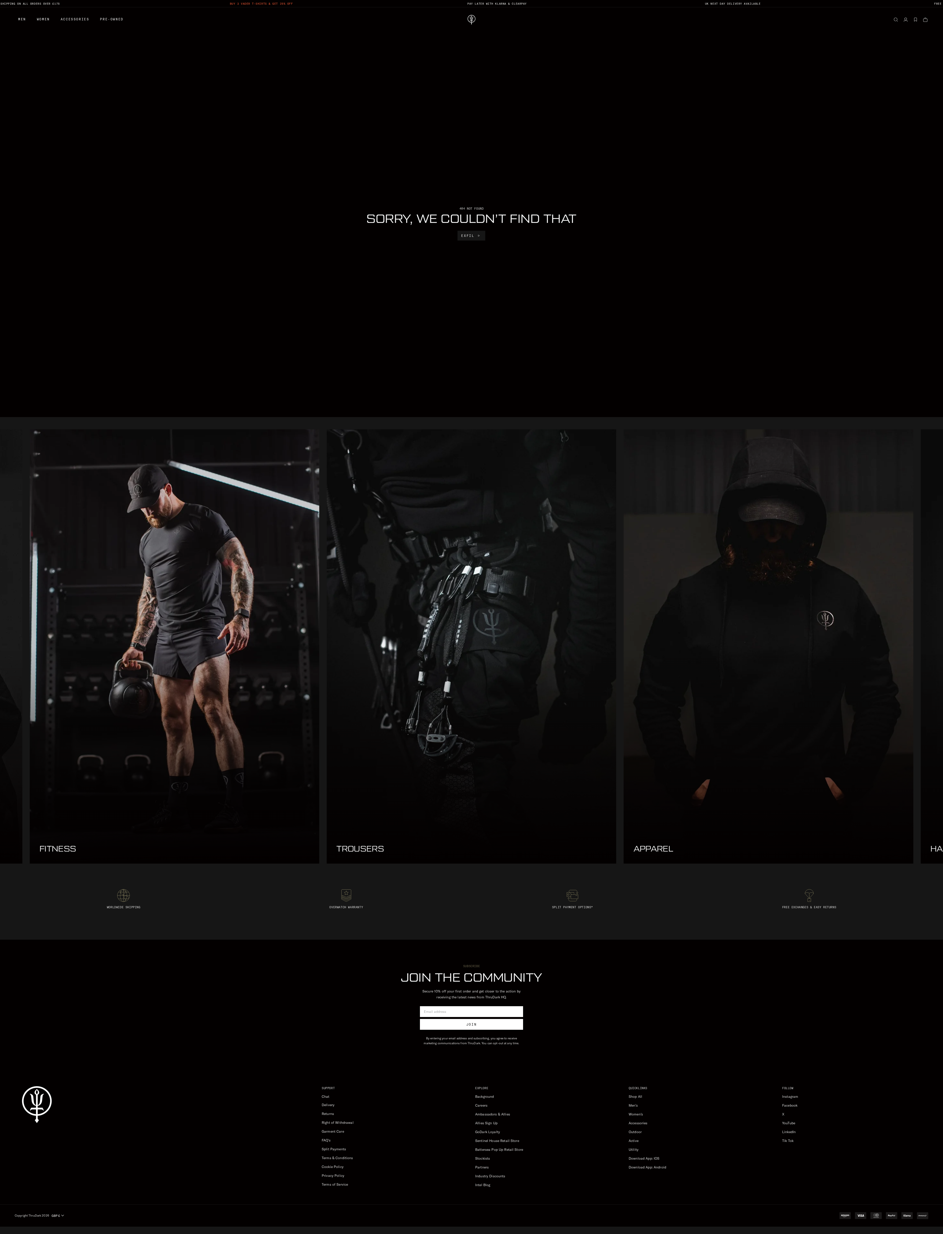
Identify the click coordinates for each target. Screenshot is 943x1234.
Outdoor (635, 1132)
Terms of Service (335, 1184)
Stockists (482, 1158)
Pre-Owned (111, 19)
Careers (481, 1105)
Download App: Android (647, 1167)
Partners (482, 1167)
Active (633, 1141)
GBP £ (56, 1216)
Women (43, 19)
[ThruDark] (471, 20)
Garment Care (333, 1131)
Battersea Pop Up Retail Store (499, 1149)
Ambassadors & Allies (492, 1114)
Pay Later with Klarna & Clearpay (497, 3)
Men (22, 19)
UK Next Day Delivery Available (733, 3)
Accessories (75, 19)
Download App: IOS (644, 1158)
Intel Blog (482, 1185)
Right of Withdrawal (338, 1122)
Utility (633, 1149)
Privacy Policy (333, 1175)
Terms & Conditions (337, 1158)
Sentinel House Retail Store (497, 1141)
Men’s (633, 1105)
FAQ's (326, 1140)
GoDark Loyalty (487, 1132)
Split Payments (334, 1149)
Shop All (635, 1096)
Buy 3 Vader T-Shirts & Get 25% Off (261, 3)
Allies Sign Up (486, 1123)
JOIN (471, 1024)
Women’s (636, 1114)
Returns (328, 1114)
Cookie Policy (333, 1167)
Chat (326, 1096)
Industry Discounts (490, 1176)
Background (484, 1096)
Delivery (328, 1105)
